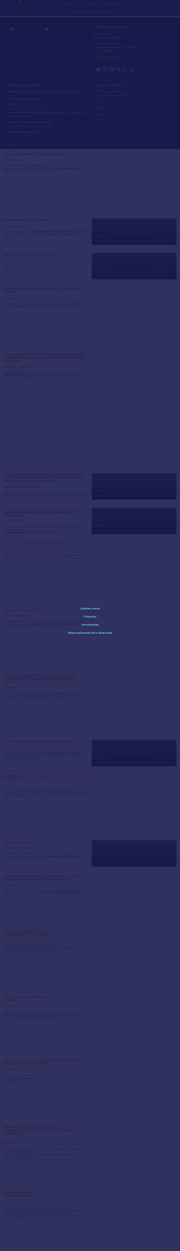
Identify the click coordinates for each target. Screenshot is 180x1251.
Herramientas (90, 625)
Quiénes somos (90, 608)
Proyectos (90, 617)
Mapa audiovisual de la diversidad (90, 633)
